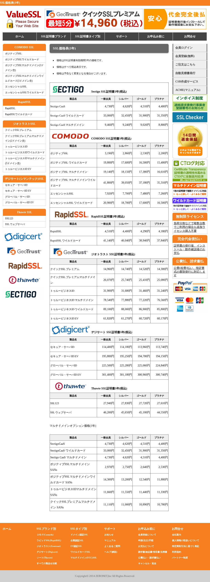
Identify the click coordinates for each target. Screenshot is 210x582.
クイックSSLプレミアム (18, 130)
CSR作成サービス (186, 81)
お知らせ (108, 534)
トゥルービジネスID (16, 146)
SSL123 (9, 218)
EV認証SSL (76, 546)
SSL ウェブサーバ (15, 224)
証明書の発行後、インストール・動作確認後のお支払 (189, 249)
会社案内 (176, 534)
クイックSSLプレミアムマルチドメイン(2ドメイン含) (24, 138)
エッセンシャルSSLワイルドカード (24, 92)
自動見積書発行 (185, 73)
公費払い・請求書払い (149, 557)
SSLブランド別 (46, 528)
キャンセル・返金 (147, 563)
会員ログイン (184, 47)
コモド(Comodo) (45, 534)
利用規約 (176, 552)
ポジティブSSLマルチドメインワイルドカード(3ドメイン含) (24, 78)
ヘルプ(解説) (110, 552)
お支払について (146, 546)
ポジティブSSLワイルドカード (22, 59)
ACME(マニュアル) (187, 89)
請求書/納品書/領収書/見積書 (152, 552)
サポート (122, 36)
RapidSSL (10, 108)
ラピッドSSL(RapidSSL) (49, 540)
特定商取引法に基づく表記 (185, 546)
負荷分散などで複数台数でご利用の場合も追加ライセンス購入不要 (189, 227)
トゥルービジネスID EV (18, 169)
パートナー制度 (180, 557)
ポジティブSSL (13, 53)
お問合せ (190, 36)
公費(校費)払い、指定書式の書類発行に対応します (189, 271)
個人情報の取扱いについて (185, 540)
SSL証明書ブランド (53, 36)
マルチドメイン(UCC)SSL (84, 557)
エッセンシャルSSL (16, 86)
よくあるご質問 (112, 546)
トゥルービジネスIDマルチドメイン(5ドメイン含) (25, 161)
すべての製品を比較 (47, 563)
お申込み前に (155, 36)
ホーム (19, 36)
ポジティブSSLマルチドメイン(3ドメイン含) (24, 68)
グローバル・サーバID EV (19, 202)
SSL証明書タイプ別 (87, 36)
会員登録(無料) (185, 56)
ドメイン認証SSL (79, 534)
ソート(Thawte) (44, 557)
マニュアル (110, 540)
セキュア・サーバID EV (18, 191)
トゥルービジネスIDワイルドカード (25, 152)
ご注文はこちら (185, 64)
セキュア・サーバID (16, 185)
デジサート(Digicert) (47, 552)
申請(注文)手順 (145, 540)
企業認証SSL (77, 540)
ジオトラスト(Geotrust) (49, 546)
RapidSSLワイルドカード (18, 114)
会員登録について (147, 534)
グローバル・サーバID (17, 197)
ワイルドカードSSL (80, 552)
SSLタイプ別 (78, 528)
